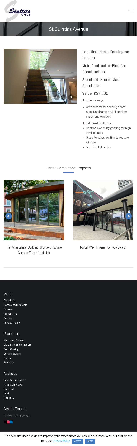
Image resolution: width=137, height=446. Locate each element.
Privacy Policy (12, 322)
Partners (9, 318)
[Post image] (34, 210)
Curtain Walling (12, 353)
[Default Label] (8, 422)
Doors (7, 358)
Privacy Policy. (62, 440)
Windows (9, 362)
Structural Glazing (14, 340)
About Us (9, 300)
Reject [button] (90, 441)
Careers (8, 309)
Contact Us (10, 314)
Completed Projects (15, 305)
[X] (5, 422)
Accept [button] (77, 441)
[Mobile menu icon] (131, 11)
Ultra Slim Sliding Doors (17, 345)
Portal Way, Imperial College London (103, 247)
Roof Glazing (11, 349)
